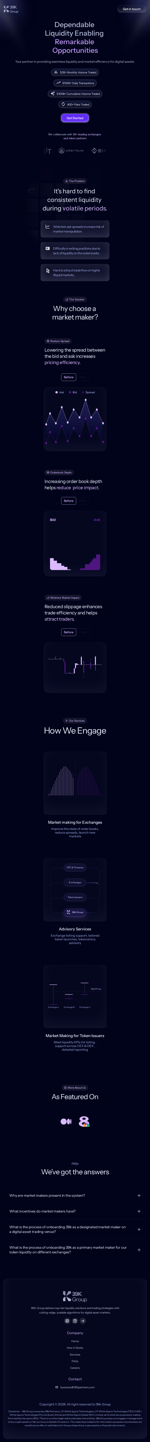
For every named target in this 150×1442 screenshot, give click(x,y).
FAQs (75, 1361)
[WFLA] (84, 1121)
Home (75, 1341)
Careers (75, 1368)
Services (75, 1354)
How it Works (75, 1348)
